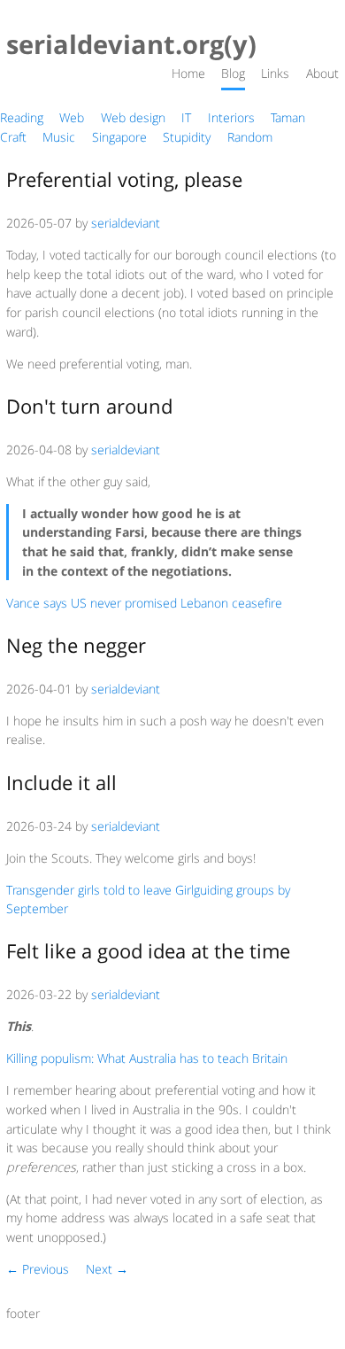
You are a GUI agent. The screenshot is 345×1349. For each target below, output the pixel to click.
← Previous (37, 1268)
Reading (21, 117)
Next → (107, 1268)
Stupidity (187, 136)
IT (186, 117)
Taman (288, 117)
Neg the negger (76, 645)
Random (249, 136)
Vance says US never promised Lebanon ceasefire (144, 602)
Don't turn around (89, 406)
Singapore (119, 136)
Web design (133, 117)
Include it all (61, 782)
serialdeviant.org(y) (131, 44)
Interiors (231, 117)
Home (188, 73)
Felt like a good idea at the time (148, 951)
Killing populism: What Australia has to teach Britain (147, 1058)
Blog (233, 73)
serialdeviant (125, 222)
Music (58, 136)
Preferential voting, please (124, 179)
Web (71, 117)
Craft (13, 136)
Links (275, 73)
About (322, 73)
